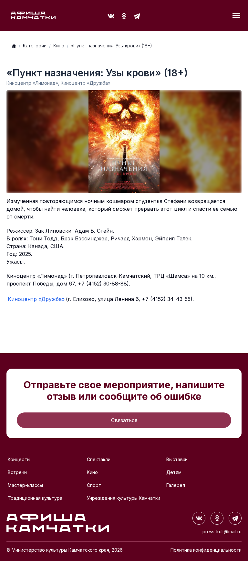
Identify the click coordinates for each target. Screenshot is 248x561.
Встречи (17, 472)
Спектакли (98, 459)
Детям (173, 472)
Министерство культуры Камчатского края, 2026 (67, 550)
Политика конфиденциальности (206, 550)
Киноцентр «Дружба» (36, 299)
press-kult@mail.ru (222, 531)
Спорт (94, 485)
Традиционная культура (35, 498)
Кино (58, 45)
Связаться (124, 420)
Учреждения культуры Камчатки (123, 498)
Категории (34, 45)
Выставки (177, 459)
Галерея (175, 485)
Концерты (19, 459)
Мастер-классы (25, 485)
